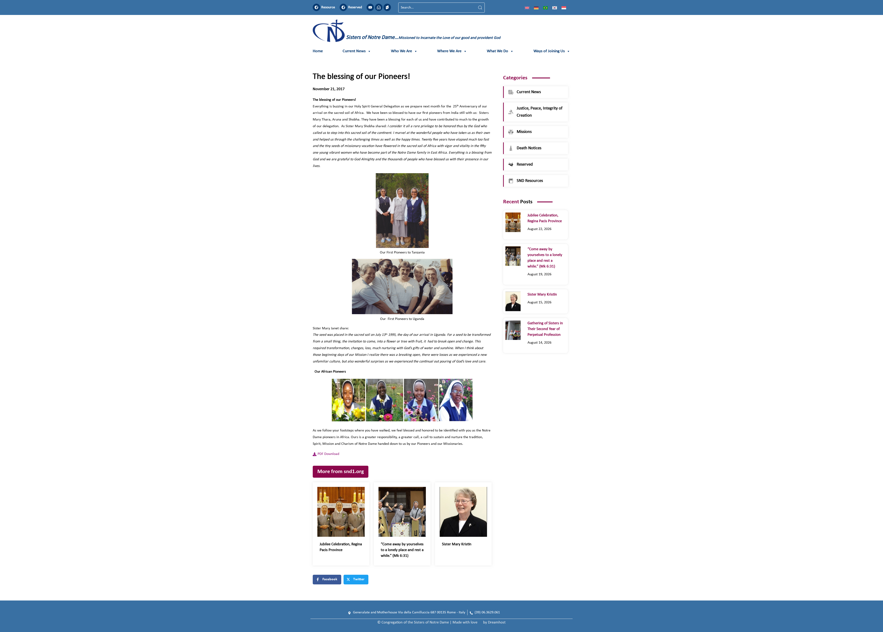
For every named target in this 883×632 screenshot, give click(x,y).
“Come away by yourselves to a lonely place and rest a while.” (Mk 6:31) (402, 550)
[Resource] (316, 7)
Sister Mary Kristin (456, 544)
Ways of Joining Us (549, 51)
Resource (328, 7)
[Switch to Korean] (554, 7)
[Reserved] (343, 7)
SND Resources (530, 181)
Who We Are (401, 51)
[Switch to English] (527, 7)
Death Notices (529, 148)
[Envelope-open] (378, 7)
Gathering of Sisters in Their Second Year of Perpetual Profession (545, 329)
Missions (524, 132)
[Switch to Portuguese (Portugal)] (545, 7)
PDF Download (328, 454)
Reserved (355, 7)
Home (318, 51)
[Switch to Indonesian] (563, 7)
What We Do (497, 51)
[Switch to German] (536, 7)
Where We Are (449, 51)
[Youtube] (370, 7)
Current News (354, 51)
